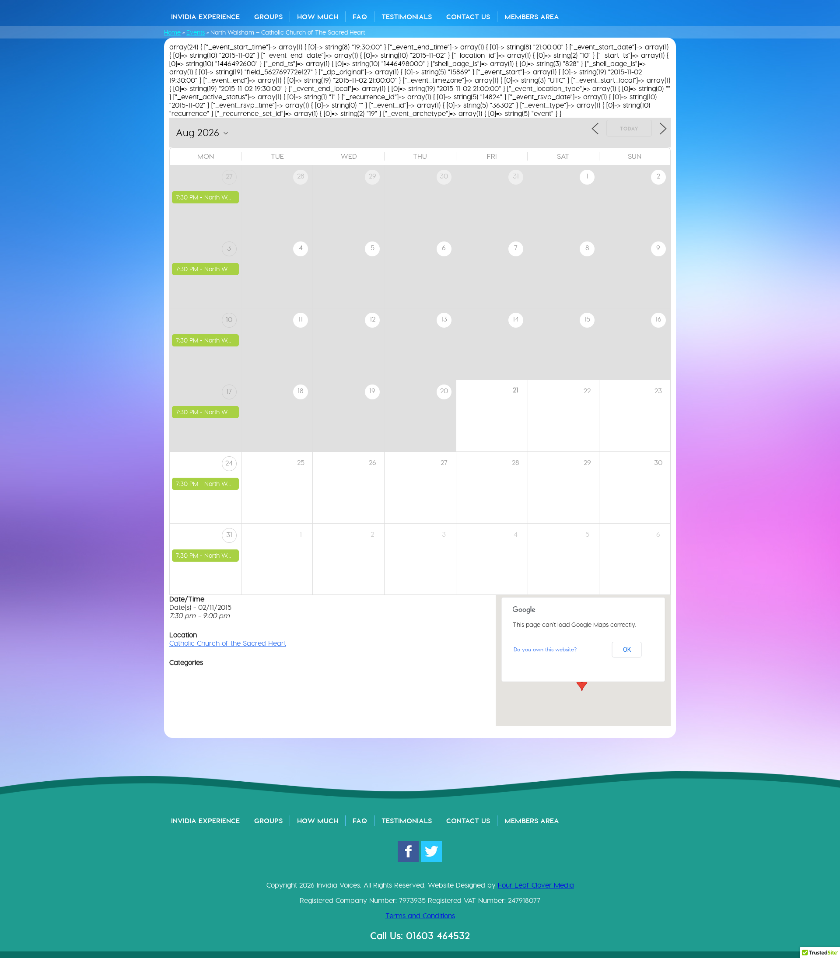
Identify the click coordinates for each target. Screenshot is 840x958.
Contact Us (468, 16)
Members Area (531, 16)
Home (172, 32)
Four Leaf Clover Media (536, 885)
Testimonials (407, 16)
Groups (268, 16)
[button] (582, 683)
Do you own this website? (545, 649)
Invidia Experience (205, 16)
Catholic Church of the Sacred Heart (227, 643)
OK (627, 649)
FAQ (360, 16)
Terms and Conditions (420, 916)
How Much (317, 16)
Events (195, 32)
